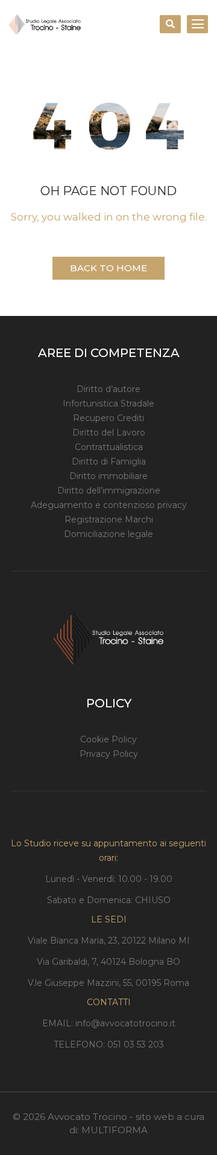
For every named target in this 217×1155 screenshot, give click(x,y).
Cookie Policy (108, 739)
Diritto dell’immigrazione (108, 490)
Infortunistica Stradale (108, 403)
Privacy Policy (109, 753)
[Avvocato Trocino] (45, 24)
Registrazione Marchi (108, 519)
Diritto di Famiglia (109, 461)
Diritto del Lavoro (108, 432)
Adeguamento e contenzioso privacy (109, 505)
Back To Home (108, 268)
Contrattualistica (109, 447)
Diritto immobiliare (108, 476)
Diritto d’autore (108, 389)
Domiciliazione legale (108, 534)
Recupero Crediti (108, 418)
